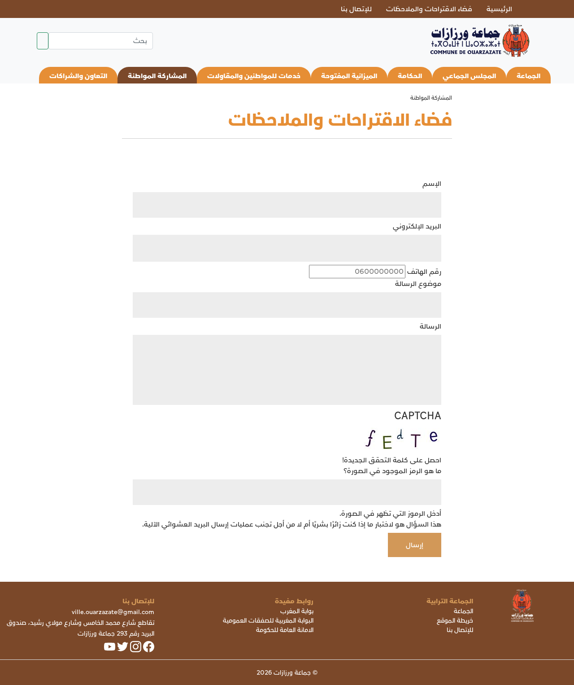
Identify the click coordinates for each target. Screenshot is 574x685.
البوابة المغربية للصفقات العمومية (268, 620)
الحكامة (410, 75)
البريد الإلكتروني (417, 226)
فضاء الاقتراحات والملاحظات (429, 9)
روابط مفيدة (294, 601)
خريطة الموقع (455, 620)
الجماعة (528, 75)
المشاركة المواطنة (157, 75)
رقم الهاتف (424, 271)
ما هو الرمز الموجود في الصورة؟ (392, 470)
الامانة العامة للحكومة (284, 630)
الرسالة (430, 326)
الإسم (431, 183)
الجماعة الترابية (449, 601)
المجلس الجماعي (469, 75)
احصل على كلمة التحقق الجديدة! (391, 460)
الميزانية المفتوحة (349, 75)
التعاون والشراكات (78, 75)
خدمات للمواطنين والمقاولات (253, 75)
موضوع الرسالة (418, 283)
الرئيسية (499, 9)
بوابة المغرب (296, 611)
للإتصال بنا (356, 9)
